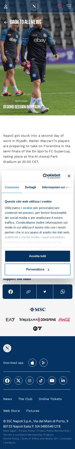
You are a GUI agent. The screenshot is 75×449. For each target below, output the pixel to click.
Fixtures (32, 411)
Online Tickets (50, 399)
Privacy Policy (27, 430)
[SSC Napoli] (34, 6)
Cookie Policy (11, 438)
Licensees (66, 438)
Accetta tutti (37, 256)
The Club (25, 399)
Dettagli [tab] (30, 187)
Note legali (9, 430)
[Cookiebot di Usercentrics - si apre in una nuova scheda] (44, 176)
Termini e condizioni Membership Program (28, 434)
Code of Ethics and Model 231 (39, 438)
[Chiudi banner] (69, 176)
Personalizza (35, 269)
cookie (27, 208)
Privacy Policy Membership (53, 430)
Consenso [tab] (12, 187)
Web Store (11, 411)
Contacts (10, 442)
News (7, 399)
